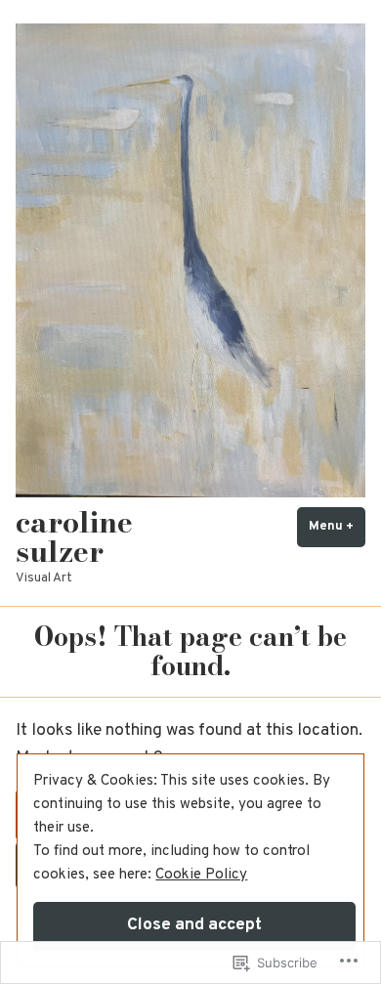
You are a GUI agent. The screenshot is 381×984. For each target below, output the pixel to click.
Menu (337, 526)
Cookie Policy (201, 875)
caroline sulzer (74, 536)
